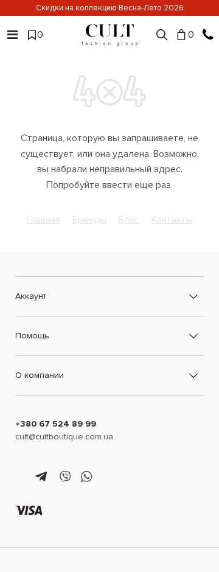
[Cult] (110, 35)
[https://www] (21, 477)
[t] (43, 477)
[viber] (65, 477)
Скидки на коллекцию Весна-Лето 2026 (110, 8)
